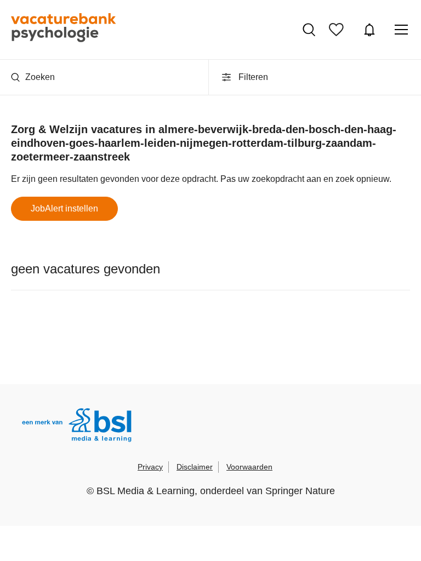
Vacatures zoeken (310, 29)
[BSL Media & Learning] (77, 426)
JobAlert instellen (64, 208)
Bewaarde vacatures (339, 29)
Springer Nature (300, 490)
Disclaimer (195, 466)
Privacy (150, 466)
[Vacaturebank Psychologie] (63, 29)
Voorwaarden (249, 466)
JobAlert (371, 29)
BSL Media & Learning (145, 490)
